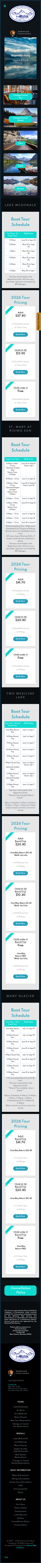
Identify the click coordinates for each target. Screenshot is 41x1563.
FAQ (21, 162)
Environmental (20, 1489)
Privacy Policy (20, 1525)
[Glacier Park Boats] (22, 14)
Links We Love (20, 1515)
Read (20, 166)
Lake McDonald (20, 1407)
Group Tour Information (20, 1482)
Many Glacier (20, 1417)
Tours (20, 91)
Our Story (20, 1504)
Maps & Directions (20, 1475)
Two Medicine (20, 1414)
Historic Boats (20, 1508)
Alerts (20, 1492)
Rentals (20, 114)
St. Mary (20, 1410)
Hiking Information (20, 1479)
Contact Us (12, 1384)
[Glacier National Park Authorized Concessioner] (20, 34)
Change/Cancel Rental (20, 119)
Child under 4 (21, 388)
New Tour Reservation (20, 1420)
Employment (20, 1511)
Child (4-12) (20, 350)
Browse (20, 189)
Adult (20, 313)
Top (6, 1557)
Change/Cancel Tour (20, 96)
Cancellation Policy (20, 1522)
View (20, 143)
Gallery (20, 185)
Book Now (20, 334)
